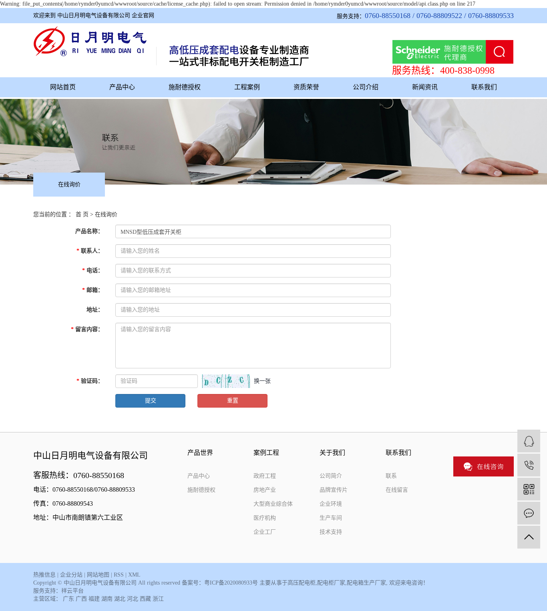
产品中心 (122, 87)
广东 (68, 599)
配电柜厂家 (331, 583)
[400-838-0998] (528, 465)
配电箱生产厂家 (366, 583)
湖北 (119, 599)
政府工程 (264, 476)
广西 (81, 599)
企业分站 (71, 575)
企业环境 (331, 504)
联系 (391, 476)
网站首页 (63, 87)
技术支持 (331, 532)
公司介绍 (365, 87)
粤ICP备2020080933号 (231, 583)
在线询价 (69, 184)
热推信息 (44, 575)
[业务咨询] (528, 441)
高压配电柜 (302, 583)
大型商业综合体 (273, 504)
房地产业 (264, 490)
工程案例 (247, 87)
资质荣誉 (306, 87)
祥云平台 (72, 591)
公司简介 (331, 476)
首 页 (82, 214)
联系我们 (484, 87)
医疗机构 (264, 518)
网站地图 (98, 575)
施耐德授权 (185, 87)
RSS (119, 575)
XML (134, 575)
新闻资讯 (425, 87)
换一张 (262, 381)
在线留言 (397, 490)
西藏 (145, 599)
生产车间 (331, 518)
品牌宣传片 (334, 490)
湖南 (107, 599)
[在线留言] (528, 513)
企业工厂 (264, 532)
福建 (94, 599)
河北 (132, 599)
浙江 (158, 599)
